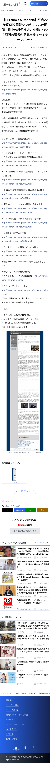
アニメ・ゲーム (42, 10)
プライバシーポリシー (15, 724)
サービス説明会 (12, 710)
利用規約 (9, 719)
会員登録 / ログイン (39, 3)
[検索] (25, 3)
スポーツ (29, 10)
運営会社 (9, 700)
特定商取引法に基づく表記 (17, 715)
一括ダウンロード (26, 491)
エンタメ (20, 10)
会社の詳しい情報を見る (25, 531)
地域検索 (10, 10)
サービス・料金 (12, 705)
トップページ (8, 693)
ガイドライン (11, 729)
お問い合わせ (11, 739)
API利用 (9, 734)
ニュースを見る (40, 543)
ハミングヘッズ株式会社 (38, 47)
